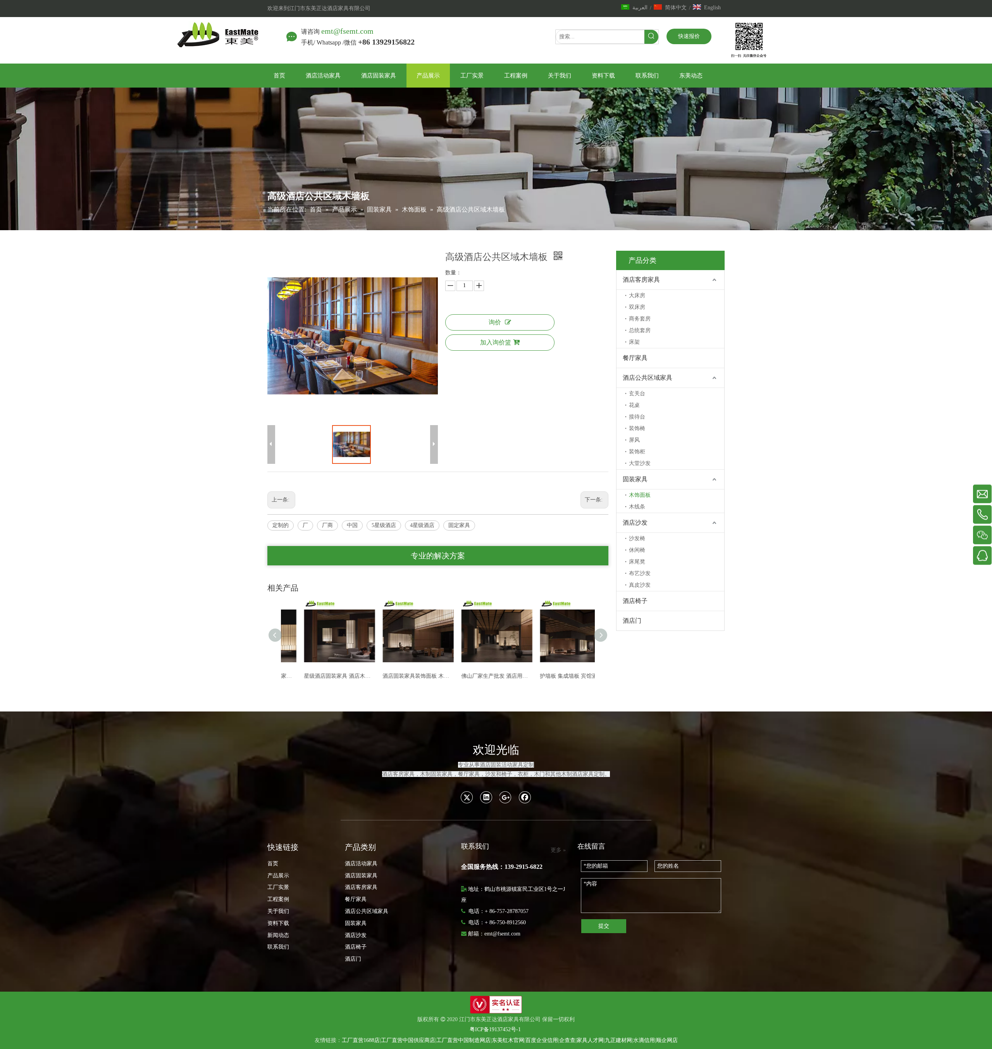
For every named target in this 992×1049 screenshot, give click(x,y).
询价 (495, 322)
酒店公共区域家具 (647, 377)
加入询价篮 (495, 342)
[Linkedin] (486, 797)
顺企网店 (667, 1040)
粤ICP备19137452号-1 (495, 1029)
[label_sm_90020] (496, 1005)
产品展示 (278, 875)
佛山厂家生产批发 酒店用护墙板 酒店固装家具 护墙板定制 (477, 676)
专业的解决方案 (438, 555)
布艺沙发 (640, 573)
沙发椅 (637, 538)
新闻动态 (278, 935)
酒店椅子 (635, 601)
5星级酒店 (384, 525)
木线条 (637, 507)
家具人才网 (590, 1040)
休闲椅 (637, 550)
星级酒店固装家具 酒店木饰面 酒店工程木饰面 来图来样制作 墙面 (320, 676)
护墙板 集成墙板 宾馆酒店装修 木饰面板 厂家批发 (556, 676)
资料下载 (278, 923)
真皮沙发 (640, 585)
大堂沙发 (640, 463)
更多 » (558, 850)
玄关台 (637, 393)
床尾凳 (637, 562)
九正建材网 (618, 1040)
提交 (603, 926)
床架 (634, 342)
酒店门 (632, 620)
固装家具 (635, 479)
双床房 (637, 307)
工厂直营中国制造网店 (463, 1040)
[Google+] (505, 797)
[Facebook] (525, 797)
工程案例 (278, 899)
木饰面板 (640, 495)
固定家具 (459, 525)
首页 (272, 863)
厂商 (327, 525)
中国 (352, 525)
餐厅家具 (635, 358)
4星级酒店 (422, 525)
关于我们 (278, 911)
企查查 (567, 1040)
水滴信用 (644, 1040)
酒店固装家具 (361, 875)
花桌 (634, 405)
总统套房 (640, 330)
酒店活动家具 (361, 863)
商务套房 (640, 319)
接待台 (637, 417)
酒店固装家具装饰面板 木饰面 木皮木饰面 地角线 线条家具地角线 (398, 676)
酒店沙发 (635, 522)
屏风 (634, 440)
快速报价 (689, 36)
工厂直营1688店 (361, 1040)
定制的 (280, 525)
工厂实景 (278, 887)
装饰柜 (637, 452)
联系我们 (278, 947)
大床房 (637, 295)
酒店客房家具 (641, 279)
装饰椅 (637, 428)
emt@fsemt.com (347, 31)
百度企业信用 (541, 1040)
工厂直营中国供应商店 (408, 1040)
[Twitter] (467, 797)
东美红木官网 (508, 1040)
